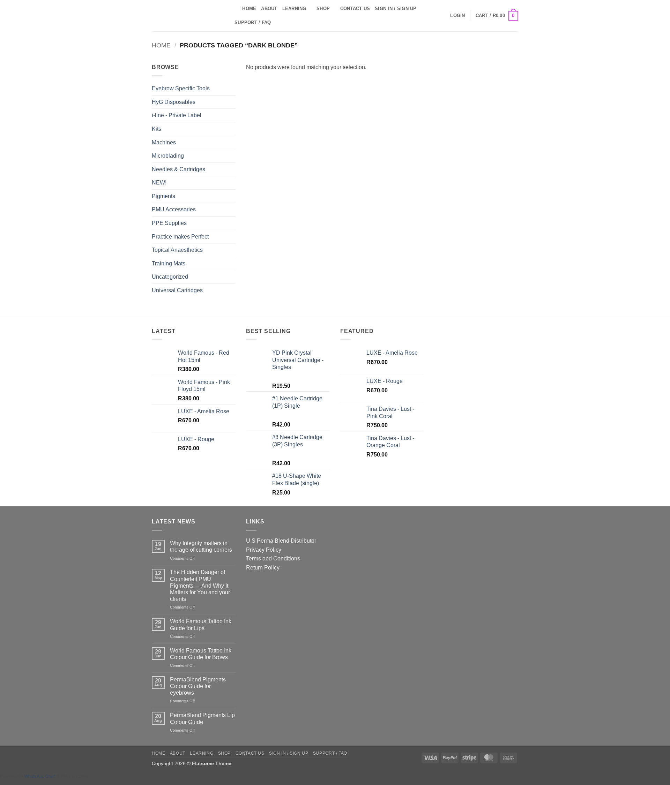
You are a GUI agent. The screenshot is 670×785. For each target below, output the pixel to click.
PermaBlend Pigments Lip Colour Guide (202, 718)
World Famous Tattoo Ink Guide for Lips (200, 624)
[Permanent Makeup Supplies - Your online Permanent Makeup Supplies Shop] (187, 15)
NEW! (159, 183)
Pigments (163, 196)
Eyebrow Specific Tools (181, 88)
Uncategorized (170, 277)
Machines (164, 142)
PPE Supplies (169, 223)
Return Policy (263, 568)
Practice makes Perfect (180, 237)
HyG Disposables (173, 102)
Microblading (168, 156)
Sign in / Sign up (395, 8)
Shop (323, 8)
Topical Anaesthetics (177, 250)
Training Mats (168, 263)
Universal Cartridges (177, 290)
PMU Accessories (174, 209)
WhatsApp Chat (40, 776)
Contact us (355, 8)
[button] (457, 16)
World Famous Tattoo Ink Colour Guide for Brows (200, 654)
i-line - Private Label (176, 115)
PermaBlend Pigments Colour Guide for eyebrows (198, 686)
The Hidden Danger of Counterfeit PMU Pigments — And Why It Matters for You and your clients (200, 585)
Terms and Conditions (273, 558)
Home (249, 8)
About (269, 8)
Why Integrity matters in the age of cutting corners (201, 546)
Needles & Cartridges (178, 169)
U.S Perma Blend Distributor (281, 541)
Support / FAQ (252, 22)
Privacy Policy (263, 550)
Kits (156, 129)
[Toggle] (231, 156)
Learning (294, 8)
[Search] (234, 8)
